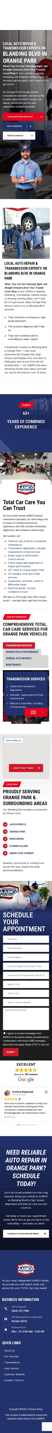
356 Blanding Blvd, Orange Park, (27, 1317)
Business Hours (19, 1327)
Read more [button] (9, 1117)
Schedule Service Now (23, 27)
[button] (6, 8)
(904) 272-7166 (20, 1310)
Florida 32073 (19, 1321)
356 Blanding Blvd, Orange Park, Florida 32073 (29, 20)
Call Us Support (19, 1306)
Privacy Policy (35, 1409)
